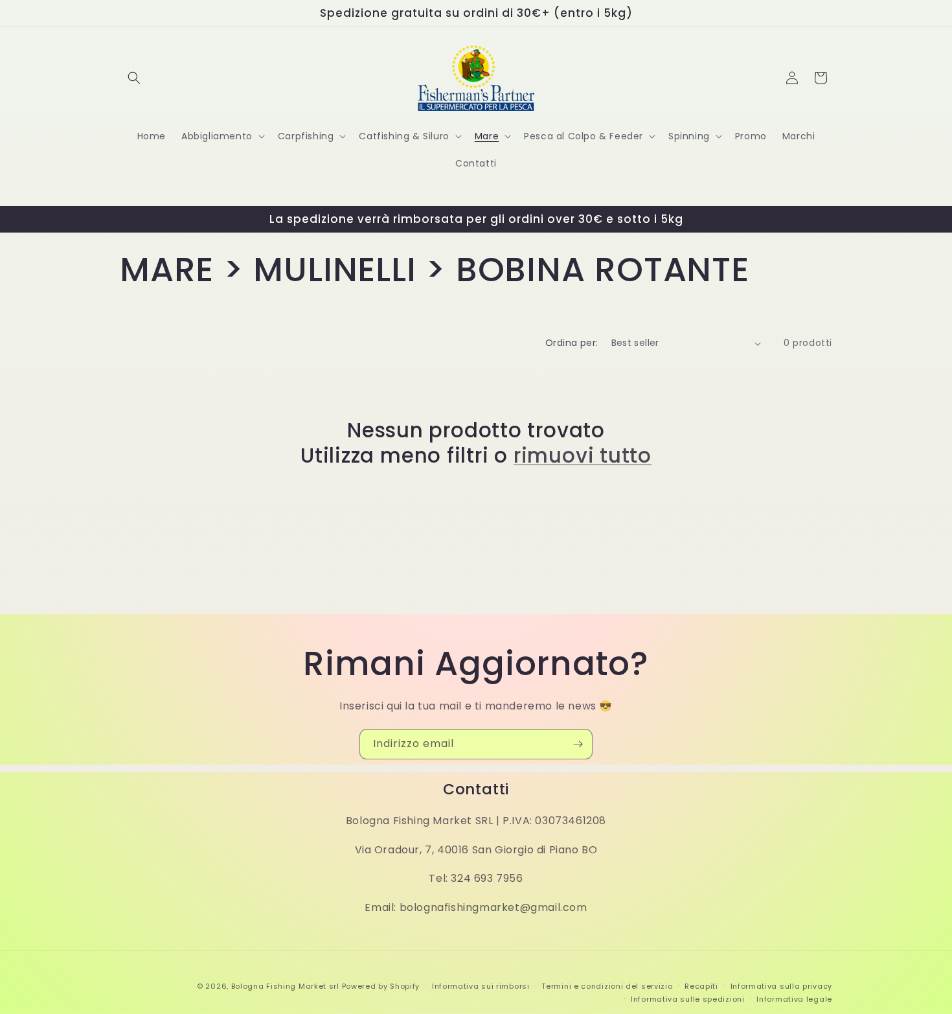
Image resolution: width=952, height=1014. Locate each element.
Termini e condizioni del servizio (606, 986)
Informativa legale (794, 999)
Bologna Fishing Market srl (285, 986)
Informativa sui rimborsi (481, 986)
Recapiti (701, 986)
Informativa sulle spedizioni (688, 999)
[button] (134, 77)
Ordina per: (571, 342)
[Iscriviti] (577, 744)
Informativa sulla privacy (782, 986)
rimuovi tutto (583, 455)
